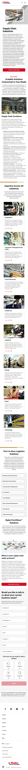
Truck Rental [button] (6, 509)
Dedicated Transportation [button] (9, 481)
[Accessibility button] (3, 766)
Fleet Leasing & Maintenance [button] (10, 503)
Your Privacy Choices (6, 757)
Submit (14, 683)
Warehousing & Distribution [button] (10, 475)
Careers (3, 734)
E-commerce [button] (6, 492)
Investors (4, 718)
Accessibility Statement (7, 747)
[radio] (8, 665)
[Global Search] (22, 2)
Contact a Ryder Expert (14, 70)
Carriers (4, 726)
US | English (6, 743)
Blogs (3, 738)
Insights (4, 714)
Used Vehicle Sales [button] (8, 514)
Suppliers (4, 722)
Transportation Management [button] (10, 486)
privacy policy (21, 695)
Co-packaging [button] (6, 497)
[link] (5, 709)
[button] (25, 3)
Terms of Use (5, 753)
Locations (4, 730)
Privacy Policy (5, 750)
